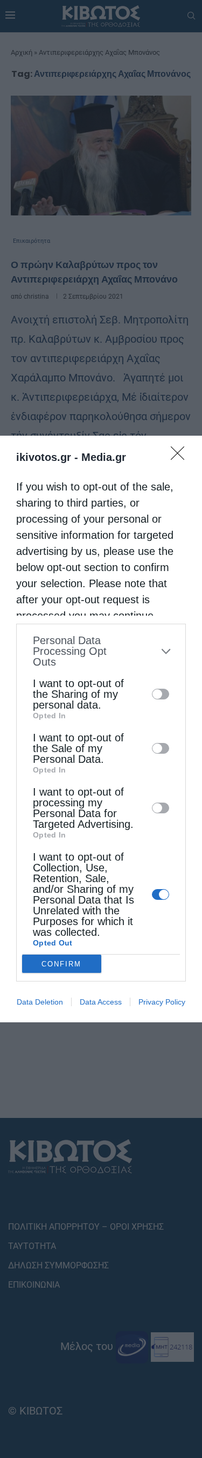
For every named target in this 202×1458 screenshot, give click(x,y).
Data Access (101, 1002)
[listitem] (101, 651)
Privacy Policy (161, 1002)
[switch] (160, 694)
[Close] (181, 456)
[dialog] (101, 729)
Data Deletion (40, 1002)
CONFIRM (61, 964)
